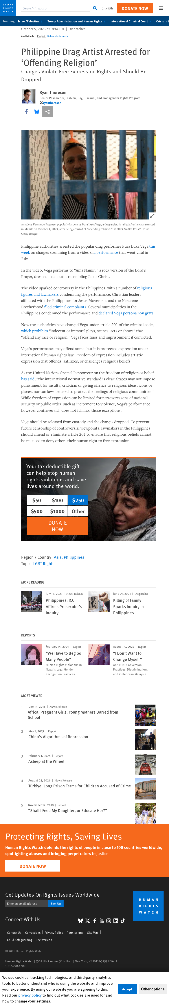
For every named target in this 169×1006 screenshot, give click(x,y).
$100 (57, 500)
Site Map (93, 932)
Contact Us (14, 932)
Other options (153, 989)
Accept (127, 988)
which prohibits (34, 330)
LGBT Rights (43, 563)
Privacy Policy (53, 932)
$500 (37, 511)
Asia (58, 557)
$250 (78, 500)
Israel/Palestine (28, 21)
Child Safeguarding (19, 940)
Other (78, 511)
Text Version (44, 940)
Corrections (33, 932)
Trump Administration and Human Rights (75, 21)
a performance (106, 252)
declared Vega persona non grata (126, 312)
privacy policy (30, 995)
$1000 (57, 511)
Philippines (74, 557)
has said (28, 378)
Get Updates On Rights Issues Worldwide (52, 894)
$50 (36, 500)
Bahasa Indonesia (57, 36)
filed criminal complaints (65, 306)
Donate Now (135, 8)
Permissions (75, 932)
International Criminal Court (129, 21)
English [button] (107, 8)
